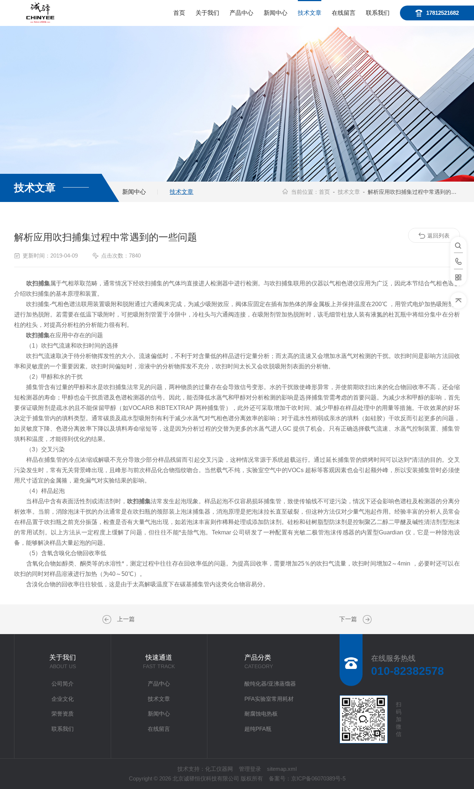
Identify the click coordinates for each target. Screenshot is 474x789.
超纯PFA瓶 (257, 729)
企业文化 (62, 699)
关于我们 (207, 13)
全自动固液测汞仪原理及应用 (107, 619)
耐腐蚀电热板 (261, 713)
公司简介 (62, 683)
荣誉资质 (62, 713)
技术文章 (309, 13)
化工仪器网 (219, 769)
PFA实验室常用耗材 (269, 699)
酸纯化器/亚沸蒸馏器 (270, 683)
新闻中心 (275, 13)
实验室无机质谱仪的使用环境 (366, 619)
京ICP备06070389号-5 (318, 778)
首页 (179, 13)
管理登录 (250, 769)
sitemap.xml (282, 769)
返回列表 (438, 235)
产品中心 (241, 13)
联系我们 (378, 13)
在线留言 (344, 13)
